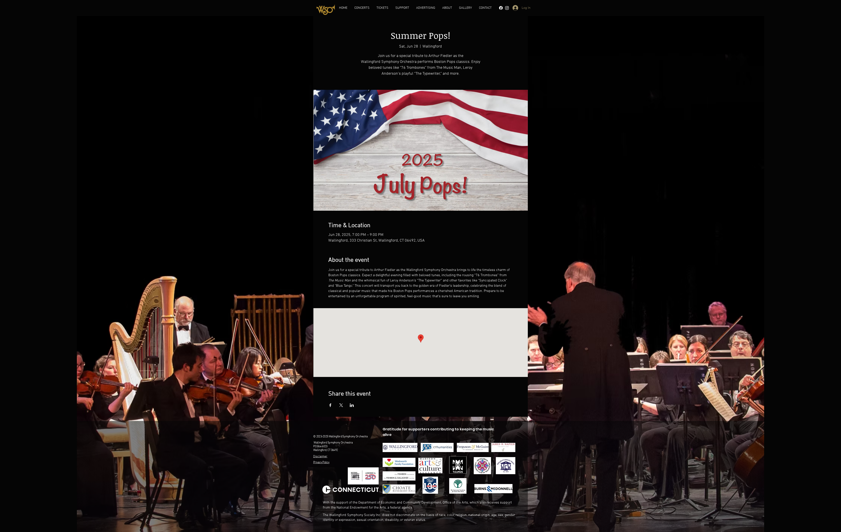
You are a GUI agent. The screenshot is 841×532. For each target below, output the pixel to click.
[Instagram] (507, 7)
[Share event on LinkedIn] (352, 405)
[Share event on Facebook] (330, 405)
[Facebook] (500, 7)
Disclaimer (320, 456)
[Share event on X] (341, 405)
